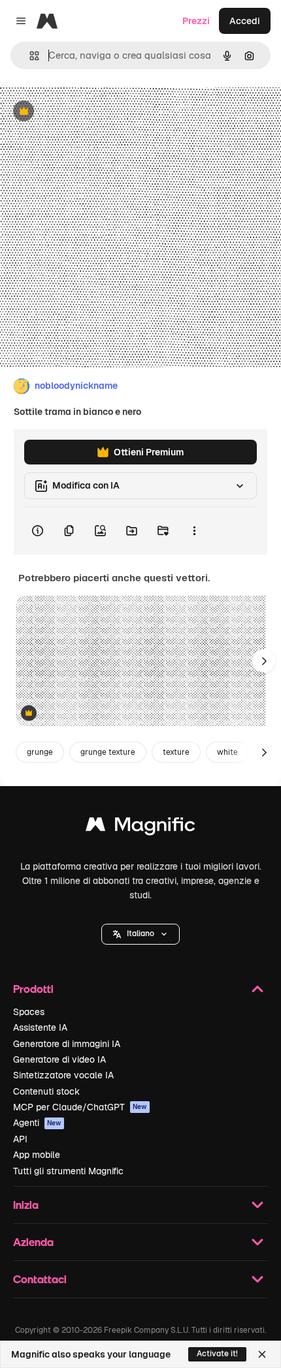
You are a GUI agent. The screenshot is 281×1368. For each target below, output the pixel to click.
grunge (40, 752)
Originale (86, 112)
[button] (140, 934)
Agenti (37, 1123)
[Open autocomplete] (29, 56)
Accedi (244, 21)
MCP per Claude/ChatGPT (80, 1107)
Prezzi (196, 21)
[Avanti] (264, 661)
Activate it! (217, 1353)
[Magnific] (140, 827)
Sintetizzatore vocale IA (63, 1075)
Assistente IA (40, 1027)
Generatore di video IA (59, 1059)
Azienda (33, 1242)
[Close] (262, 1354)
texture (176, 752)
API (20, 1139)
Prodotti (33, 989)
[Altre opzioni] (194, 531)
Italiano (140, 933)
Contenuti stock (46, 1091)
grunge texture (107, 752)
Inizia (26, 1204)
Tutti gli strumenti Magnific (68, 1171)
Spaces (28, 1012)
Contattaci (40, 1279)
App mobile (36, 1155)
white (227, 752)
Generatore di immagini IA (66, 1044)
